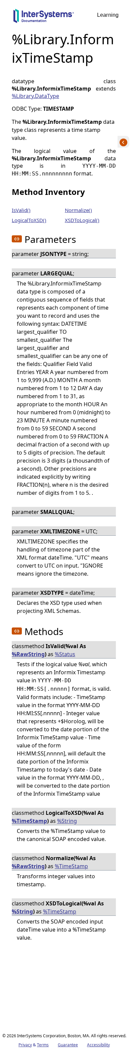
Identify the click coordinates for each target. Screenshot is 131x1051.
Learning (108, 15)
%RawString (28, 654)
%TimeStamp (29, 821)
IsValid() (21, 210)
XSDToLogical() (82, 220)
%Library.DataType (35, 96)
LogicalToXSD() (29, 220)
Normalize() (78, 210)
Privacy (25, 1045)
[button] (17, 239)
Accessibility (98, 1045)
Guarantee (68, 1045)
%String (67, 821)
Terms (43, 1045)
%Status (65, 654)
